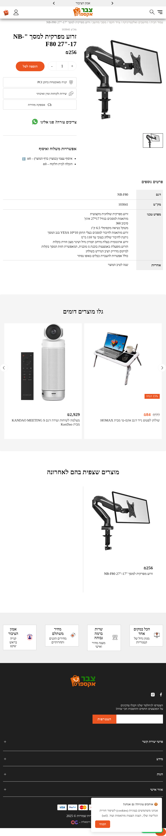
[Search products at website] (152, 12)
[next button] (54, 3)
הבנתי (102, 824)
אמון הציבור (83, 3)
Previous (162, 368)
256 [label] (71, 52)
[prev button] (112, 3)
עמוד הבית (157, 22)
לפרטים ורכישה (123, 433)
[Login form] (16, 12)
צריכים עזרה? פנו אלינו (58, 122)
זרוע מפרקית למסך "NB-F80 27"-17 (128, 574)
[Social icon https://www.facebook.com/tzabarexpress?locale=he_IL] (161, 695)
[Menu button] (160, 12)
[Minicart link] (6, 13)
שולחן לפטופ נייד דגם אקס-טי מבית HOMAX (130, 420)
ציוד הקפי (114, 22)
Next (4, 368)
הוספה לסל (30, 66)
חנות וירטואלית (88, 822)
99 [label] (156, 414)
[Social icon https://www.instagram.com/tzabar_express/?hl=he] (153, 695)
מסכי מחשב (99, 22)
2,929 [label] (73, 414)
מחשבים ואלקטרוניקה (135, 22)
